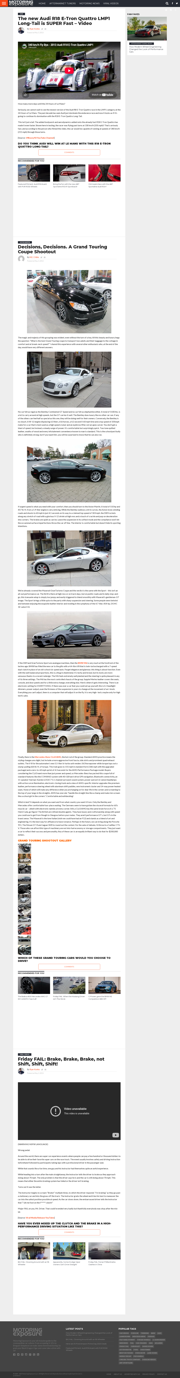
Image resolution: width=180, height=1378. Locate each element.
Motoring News (89, 3)
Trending (145, 1333)
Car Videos (124, 1333)
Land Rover (152, 1353)
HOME (42, 3)
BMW (153, 1333)
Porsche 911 (140, 1353)
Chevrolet (135, 1346)
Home (108, 1374)
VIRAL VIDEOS (111, 3)
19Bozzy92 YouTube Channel (40, 137)
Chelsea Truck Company (130, 1359)
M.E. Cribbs (34, 257)
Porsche (134, 1333)
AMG (150, 1343)
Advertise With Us (132, 1374)
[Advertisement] (69, 210)
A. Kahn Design (159, 1340)
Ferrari (151, 1336)
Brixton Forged (126, 1353)
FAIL (131, 1343)
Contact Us (162, 1374)
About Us (118, 1374)
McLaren (158, 1343)
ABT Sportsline (126, 1363)
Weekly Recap (125, 1356)
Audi (159, 1333)
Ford (136, 1350)
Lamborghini (125, 1336)
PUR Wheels (138, 1356)
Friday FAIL (124, 1346)
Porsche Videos (149, 1359)
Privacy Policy (148, 1374)
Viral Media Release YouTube (40, 1217)
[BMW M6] (24, 893)
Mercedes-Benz (138, 1336)
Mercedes (124, 1343)
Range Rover (147, 1346)
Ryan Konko (35, 29)
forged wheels (143, 1340)
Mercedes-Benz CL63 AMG (48, 757)
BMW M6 (82, 663)
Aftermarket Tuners (62, 3)
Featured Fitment (127, 1340)
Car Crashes (141, 1343)
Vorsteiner (145, 1350)
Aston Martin (125, 1350)
